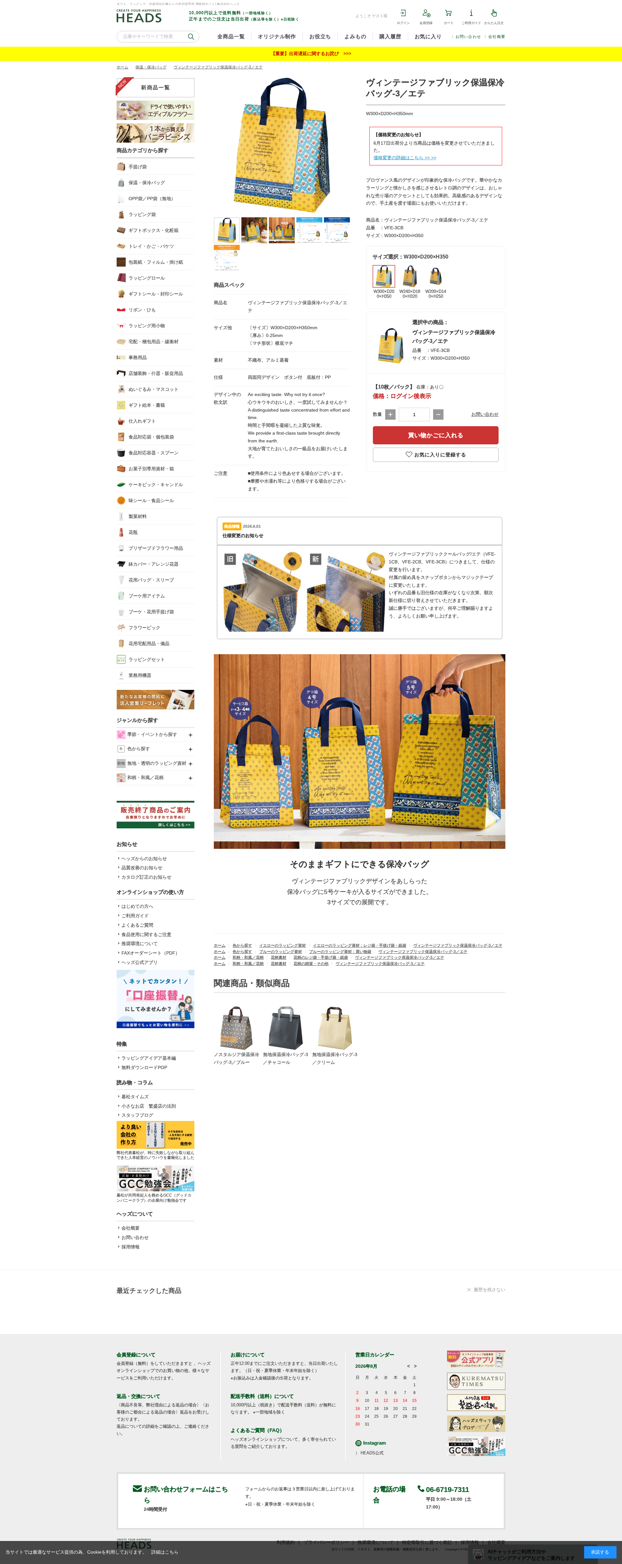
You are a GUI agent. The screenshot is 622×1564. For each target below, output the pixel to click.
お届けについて (248, 1354)
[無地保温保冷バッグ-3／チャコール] (285, 1028)
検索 (191, 36)
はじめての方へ (137, 906)
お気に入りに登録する (440, 454)
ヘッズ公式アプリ (139, 962)
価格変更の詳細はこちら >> (402, 157)
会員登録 (426, 23)
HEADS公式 (372, 1452)
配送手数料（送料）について (262, 1396)
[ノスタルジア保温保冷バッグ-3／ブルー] (236, 1028)
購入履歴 (390, 36)
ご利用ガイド (471, 23)
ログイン (403, 23)
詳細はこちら (165, 1552)
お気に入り (428, 36)
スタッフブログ (137, 1115)
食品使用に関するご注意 (146, 934)
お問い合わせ (468, 36)
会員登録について (136, 1354)
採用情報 (130, 1246)
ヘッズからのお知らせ (144, 858)
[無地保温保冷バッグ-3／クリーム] (335, 1028)
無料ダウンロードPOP (144, 1067)
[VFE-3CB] (227, 230)
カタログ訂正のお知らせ (146, 877)
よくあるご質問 (137, 925)
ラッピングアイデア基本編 (148, 1058)
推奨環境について (139, 943)
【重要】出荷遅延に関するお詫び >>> (311, 53)
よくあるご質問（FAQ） (257, 1430)
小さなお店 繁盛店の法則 (148, 1106)
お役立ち (320, 36)
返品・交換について (138, 1396)
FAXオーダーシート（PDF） (150, 953)
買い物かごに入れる (436, 435)
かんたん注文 (494, 23)
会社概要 (496, 36)
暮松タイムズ (135, 1096)
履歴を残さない (489, 1289)
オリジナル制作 (277, 36)
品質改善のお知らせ (141, 867)
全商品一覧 (231, 36)
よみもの (355, 36)
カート (449, 23)
